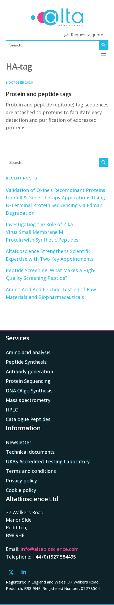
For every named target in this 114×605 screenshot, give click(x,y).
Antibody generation (29, 371)
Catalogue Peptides (28, 419)
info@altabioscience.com (50, 549)
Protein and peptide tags (39, 94)
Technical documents (30, 452)
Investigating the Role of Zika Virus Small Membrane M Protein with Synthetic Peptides (43, 232)
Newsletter (18, 442)
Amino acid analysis (28, 352)
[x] (11, 571)
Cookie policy (21, 490)
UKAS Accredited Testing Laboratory (48, 461)
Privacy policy (21, 480)
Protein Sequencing (28, 381)
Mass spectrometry (28, 400)
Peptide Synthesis (26, 362)
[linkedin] (24, 571)
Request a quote (86, 35)
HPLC (12, 409)
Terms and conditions (31, 471)
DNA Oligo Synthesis (29, 390)
